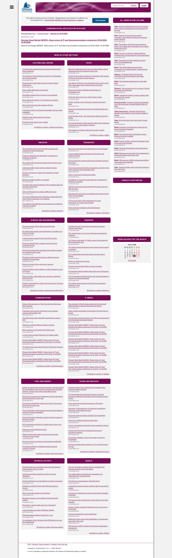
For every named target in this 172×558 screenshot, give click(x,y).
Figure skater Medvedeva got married (35, 90)
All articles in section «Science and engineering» (46, 290)
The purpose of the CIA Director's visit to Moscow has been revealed (130, 135)
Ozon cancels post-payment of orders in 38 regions (85, 403)
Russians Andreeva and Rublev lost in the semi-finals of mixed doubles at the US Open (41, 468)
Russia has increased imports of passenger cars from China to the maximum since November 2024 (88, 169)
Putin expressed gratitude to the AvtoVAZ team (84, 208)
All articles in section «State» (99, 135)
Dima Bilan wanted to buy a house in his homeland (39, 95)
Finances (117, 74)
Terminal (35, 544)
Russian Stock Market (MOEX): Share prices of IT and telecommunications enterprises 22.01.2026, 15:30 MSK (87, 361)
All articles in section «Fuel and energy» (49, 453)
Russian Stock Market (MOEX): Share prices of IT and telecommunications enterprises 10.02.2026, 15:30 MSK (41, 341)
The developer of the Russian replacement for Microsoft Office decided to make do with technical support (87, 305)
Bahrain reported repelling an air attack (35, 180)
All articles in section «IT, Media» (98, 374)
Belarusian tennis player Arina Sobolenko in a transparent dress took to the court (131, 154)
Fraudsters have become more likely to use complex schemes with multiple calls (40, 312)
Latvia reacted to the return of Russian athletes (38, 510)
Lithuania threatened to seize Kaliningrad (82, 514)
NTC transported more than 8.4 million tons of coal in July (41, 424)
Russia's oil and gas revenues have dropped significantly (41, 441)
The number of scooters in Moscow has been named (86, 130)
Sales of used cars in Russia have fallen (82, 175)
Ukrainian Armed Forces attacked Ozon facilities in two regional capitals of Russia (131, 113)
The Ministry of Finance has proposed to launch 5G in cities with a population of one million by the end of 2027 (88, 84)
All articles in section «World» (99, 533)
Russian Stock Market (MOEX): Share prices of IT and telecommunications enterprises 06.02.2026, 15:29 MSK (41, 360)
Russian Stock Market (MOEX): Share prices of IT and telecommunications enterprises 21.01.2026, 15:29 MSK (87, 368)
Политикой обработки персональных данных (64, 20)
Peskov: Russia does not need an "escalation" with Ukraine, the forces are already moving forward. (88, 77)
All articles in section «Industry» (52, 211)
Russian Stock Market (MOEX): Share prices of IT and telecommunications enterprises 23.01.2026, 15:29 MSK (87, 354)
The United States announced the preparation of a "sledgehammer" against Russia (85, 475)
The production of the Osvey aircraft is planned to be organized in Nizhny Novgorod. (40, 150)
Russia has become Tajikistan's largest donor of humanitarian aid (129, 61)
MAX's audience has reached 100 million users (38, 330)
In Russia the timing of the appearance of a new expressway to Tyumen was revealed (84, 202)
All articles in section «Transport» (98, 213)
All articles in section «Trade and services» (94, 452)
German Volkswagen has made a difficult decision (39, 192)
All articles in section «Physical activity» (49, 527)
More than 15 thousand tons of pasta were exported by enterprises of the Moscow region (87, 409)
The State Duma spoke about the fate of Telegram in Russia (42, 347)
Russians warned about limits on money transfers (85, 266)
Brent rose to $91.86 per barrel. (79, 261)
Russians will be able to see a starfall (35, 122)
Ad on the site (62, 544)
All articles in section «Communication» (49, 366)
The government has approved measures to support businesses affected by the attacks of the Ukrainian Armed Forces (88, 396)
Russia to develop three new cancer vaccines (37, 264)
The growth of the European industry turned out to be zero (42, 163)
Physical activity (120, 102)
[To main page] (27, 7)
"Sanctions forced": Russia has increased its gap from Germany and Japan (129, 75)
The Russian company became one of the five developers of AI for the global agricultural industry (88, 319)
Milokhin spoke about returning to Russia (36, 117)
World (116, 53)
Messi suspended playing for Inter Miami (36, 493)
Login (144, 5)
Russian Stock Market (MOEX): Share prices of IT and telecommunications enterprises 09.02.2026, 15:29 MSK (41, 353)
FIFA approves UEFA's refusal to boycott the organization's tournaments (131, 161)
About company (44, 544)
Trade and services (121, 111)
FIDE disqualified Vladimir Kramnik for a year (37, 515)
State (116, 26)
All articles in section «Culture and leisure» (48, 127)
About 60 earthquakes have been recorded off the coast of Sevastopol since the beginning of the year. (88, 70)
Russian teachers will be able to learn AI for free (38, 226)
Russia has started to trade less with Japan (83, 420)
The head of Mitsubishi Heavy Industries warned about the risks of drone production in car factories (42, 198)
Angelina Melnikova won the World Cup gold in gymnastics (42, 481)
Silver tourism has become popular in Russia (37, 105)
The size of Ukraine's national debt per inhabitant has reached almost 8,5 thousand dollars (86, 468)
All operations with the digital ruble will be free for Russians (88, 271)
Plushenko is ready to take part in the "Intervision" (39, 505)
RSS (29, 544)
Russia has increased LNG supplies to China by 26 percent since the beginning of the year (42, 397)
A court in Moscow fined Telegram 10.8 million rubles (40, 335)
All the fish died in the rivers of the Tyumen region (85, 97)
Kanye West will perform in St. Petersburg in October (40, 100)
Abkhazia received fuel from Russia (34, 429)
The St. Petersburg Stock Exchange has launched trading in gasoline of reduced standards (88, 277)
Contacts (54, 544)
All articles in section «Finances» (98, 290)
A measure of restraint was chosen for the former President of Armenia (130, 128)
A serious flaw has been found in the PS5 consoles (39, 238)
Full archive (132, 260)
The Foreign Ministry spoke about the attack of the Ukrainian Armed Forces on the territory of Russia (88, 124)
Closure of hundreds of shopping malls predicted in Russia (88, 425)
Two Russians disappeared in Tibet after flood (84, 481)
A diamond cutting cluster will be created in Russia (39, 168)
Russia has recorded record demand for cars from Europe (88, 149)
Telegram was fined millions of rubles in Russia (38, 325)
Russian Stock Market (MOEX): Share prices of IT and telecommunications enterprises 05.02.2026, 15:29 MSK (87, 347)
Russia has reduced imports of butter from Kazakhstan (86, 415)
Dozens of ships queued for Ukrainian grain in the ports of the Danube (131, 142)
